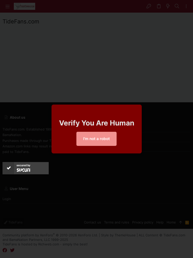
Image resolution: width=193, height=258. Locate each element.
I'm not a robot (96, 138)
